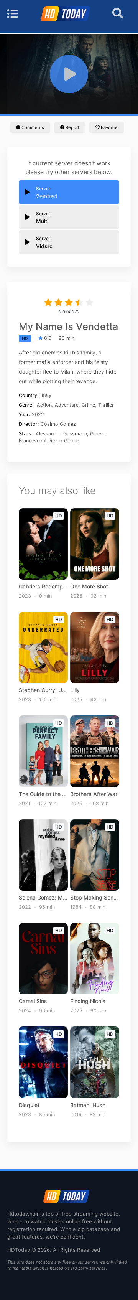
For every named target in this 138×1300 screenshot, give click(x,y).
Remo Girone (64, 440)
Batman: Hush (87, 1105)
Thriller (106, 405)
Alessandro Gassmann (61, 434)
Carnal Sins (33, 1001)
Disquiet (29, 1105)
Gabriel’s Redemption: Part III (43, 586)
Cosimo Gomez (58, 424)
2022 (38, 414)
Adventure (67, 405)
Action (44, 405)
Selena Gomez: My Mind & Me (43, 898)
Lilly (75, 690)
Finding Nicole (87, 1001)
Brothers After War (93, 794)
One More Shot (89, 586)
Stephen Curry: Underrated (43, 690)
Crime (88, 405)
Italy (46, 395)
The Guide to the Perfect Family (43, 794)
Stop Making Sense (95, 898)
